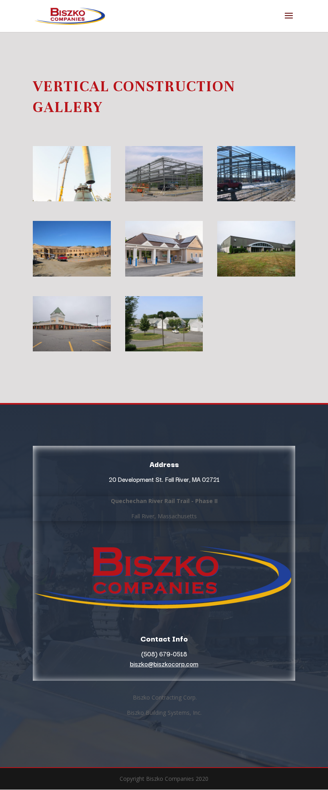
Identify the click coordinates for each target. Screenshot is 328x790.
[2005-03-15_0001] (256, 199)
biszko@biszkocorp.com (164, 663)
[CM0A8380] (72, 349)
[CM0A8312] (256, 274)
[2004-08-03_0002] (164, 199)
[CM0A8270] (164, 274)
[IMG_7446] (164, 349)
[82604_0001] (72, 274)
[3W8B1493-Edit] (72, 199)
